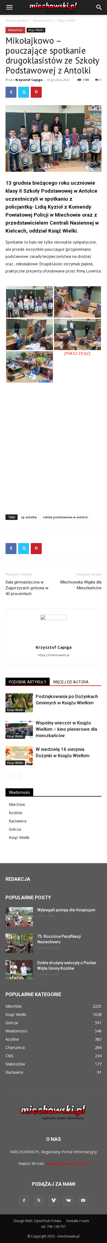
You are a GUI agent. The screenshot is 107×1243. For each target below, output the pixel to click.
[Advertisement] (53, 450)
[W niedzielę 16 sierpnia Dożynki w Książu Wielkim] (19, 755)
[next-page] (17, 776)
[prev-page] (8, 776)
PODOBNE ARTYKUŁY (27, 682)
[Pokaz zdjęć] (77, 353)
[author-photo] (53, 618)
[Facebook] (10, 92)
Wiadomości (42, 20)
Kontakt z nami (77, 1221)
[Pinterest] (36, 92)
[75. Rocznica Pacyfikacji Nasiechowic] (19, 943)
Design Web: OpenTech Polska (37, 1221)
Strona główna (16, 20)
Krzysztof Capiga (29, 80)
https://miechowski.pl (53, 655)
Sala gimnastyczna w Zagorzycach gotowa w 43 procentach (26, 588)
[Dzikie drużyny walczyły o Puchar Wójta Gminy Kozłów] (19, 969)
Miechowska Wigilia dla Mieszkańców (81, 585)
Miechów (17, 804)
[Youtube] (83, 1200)
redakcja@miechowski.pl (67, 1163)
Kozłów (15, 812)
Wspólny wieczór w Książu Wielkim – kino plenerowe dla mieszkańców (66, 729)
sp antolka (29, 517)
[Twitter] (23, 92)
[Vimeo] (53, 1200)
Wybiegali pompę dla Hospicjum (66, 910)
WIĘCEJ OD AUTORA (71, 682)
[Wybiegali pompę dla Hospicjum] (19, 916)
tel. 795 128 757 (53, 1226)
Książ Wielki (66, 20)
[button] (9, 7)
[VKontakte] (68, 1200)
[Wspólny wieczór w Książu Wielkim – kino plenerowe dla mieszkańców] (19, 729)
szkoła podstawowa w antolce (65, 517)
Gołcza (15, 829)
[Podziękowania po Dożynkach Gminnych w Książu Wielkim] (19, 702)
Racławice (18, 821)
